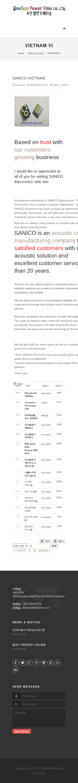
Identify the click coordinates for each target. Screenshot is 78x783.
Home (21, 53)
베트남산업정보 (36, 53)
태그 (60, 541)
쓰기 (47, 541)
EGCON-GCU (29, 528)
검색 (54, 545)
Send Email (22, 731)
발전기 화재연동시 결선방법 (29, 644)
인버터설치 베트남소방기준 (28, 630)
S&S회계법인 (30, 509)
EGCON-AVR (31, 516)
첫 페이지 (21, 550)
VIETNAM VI (53, 53)
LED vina (29, 491)
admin (44, 402)
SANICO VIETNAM (28, 78)
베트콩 (44, 415)
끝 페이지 (43, 550)
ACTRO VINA (28, 483)
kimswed (20, 85)
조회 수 (59, 385)
